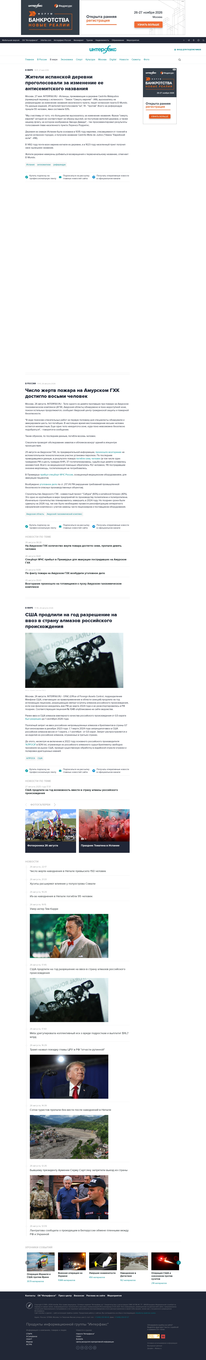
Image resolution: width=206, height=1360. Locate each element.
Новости (124, 59)
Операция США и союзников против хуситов (162, 1276)
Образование (118, 40)
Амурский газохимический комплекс (64, 514)
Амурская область (35, 514)
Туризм (89, 40)
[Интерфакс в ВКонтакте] (86, 1348)
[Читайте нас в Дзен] (78, 1348)
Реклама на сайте (95, 1295)
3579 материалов (35, 1281)
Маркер (29, 1342)
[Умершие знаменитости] (103, 1269)
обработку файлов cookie (145, 1313)
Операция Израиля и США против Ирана (39, 1276)
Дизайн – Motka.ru (154, 1348)
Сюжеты (136, 59)
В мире (54, 59)
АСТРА (29, 1344)
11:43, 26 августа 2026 (46, 384)
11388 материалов (66, 1280)
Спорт (79, 59)
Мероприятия (133, 40)
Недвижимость (102, 40)
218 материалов (159, 1283)
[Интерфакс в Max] (95, 1348)
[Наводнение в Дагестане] (134, 1269)
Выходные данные (154, 1346)
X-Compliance (31, 1336)
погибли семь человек (88, 458)
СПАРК (29, 1334)
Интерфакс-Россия (62, 40)
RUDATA (79, 1339)
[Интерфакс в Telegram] (82, 1348)
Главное (29, 59)
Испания (30, 164)
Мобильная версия (10, 40)
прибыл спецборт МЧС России (56, 474)
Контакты (30, 1295)
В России (42, 59)
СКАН (78, 1336)
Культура (90, 59)
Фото (146, 59)
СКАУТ (29, 1339)
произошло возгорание (108, 452)
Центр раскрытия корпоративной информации (95, 1342)
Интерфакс (103, 49)
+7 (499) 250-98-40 (102, 1317)
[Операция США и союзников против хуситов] (165, 1269)
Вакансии (79, 1295)
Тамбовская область (36, 251)
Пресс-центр (65, 1295)
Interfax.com (46, 40)
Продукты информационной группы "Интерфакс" (67, 1324)
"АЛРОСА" (30, 744)
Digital (113, 59)
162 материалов (128, 1280)
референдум (59, 164)
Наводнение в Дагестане (128, 1274)
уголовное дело (49, 484)
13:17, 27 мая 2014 (42, 70)
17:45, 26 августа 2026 (44, 608)
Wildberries (54, 251)
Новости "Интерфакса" (85, 1334)
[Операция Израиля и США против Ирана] (41, 1270)
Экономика (67, 59)
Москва (102, 59)
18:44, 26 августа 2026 (46, 201)
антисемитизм (44, 164)
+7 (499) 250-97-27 (122, 1317)
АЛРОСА (30, 758)
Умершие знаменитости (102, 1273)
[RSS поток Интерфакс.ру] (90, 1348)
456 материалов (97, 1277)
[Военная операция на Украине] (72, 1269)
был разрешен (33, 719)
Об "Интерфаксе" (30, 40)
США (40, 758)
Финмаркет (79, 40)
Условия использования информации (162, 1343)
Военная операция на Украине (70, 1274)
